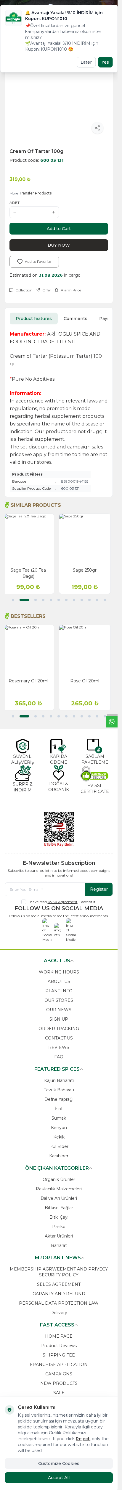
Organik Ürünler (59, 1179)
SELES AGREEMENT (59, 1284)
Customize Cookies (58, 1463)
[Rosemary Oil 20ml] (30, 650)
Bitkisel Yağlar (59, 1207)
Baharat (59, 1245)
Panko (58, 1226)
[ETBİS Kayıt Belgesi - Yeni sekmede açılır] (59, 829)
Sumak (59, 1118)
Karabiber (58, 1156)
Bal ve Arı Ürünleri (59, 1198)
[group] (58, 89)
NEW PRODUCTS (59, 1383)
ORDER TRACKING (58, 1028)
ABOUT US (59, 981)
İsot (59, 1108)
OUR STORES (58, 1000)
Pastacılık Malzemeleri (59, 1189)
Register (99, 889)
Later (86, 62)
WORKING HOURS (59, 972)
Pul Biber (58, 1146)
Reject (83, 1438)
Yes (105, 62)
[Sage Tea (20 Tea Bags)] (30, 539)
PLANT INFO (59, 991)
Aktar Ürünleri (59, 1236)
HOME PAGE (59, 1336)
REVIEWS (58, 1047)
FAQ (58, 1057)
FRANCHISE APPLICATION (59, 1364)
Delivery (58, 1312)
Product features (34, 318)
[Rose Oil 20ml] (87, 650)
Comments (75, 318)
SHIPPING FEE (59, 1355)
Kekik (59, 1137)
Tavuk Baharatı (59, 1090)
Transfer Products (35, 193)
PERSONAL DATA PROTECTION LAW (59, 1303)
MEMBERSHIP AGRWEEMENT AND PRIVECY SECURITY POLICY (59, 1272)
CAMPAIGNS (58, 1374)
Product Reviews (59, 1345)
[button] (13, 600)
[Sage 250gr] (87, 539)
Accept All (59, 1477)
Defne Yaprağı (58, 1099)
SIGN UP (58, 1019)
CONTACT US (59, 1038)
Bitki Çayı (58, 1217)
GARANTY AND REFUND (59, 1293)
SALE (59, 1392)
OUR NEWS (58, 1009)
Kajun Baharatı (59, 1080)
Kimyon (59, 1127)
